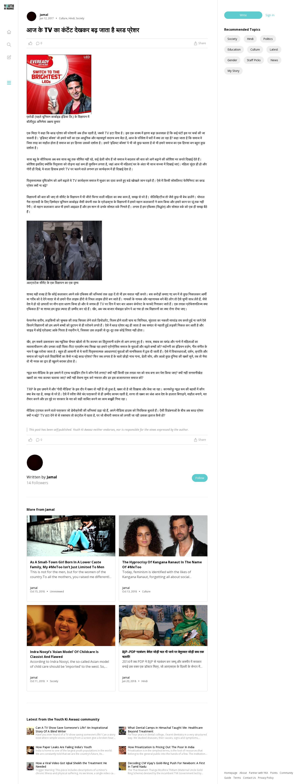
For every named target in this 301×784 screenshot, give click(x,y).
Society (232, 39)
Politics (268, 39)
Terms (237, 777)
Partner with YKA (259, 773)
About (243, 773)
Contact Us (249, 777)
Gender (232, 60)
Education (234, 49)
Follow (199, 478)
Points (274, 773)
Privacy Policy (266, 777)
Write (243, 15)
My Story (233, 71)
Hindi (250, 39)
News (274, 60)
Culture (255, 49)
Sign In (270, 15)
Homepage (231, 773)
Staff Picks (254, 60)
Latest (274, 49)
